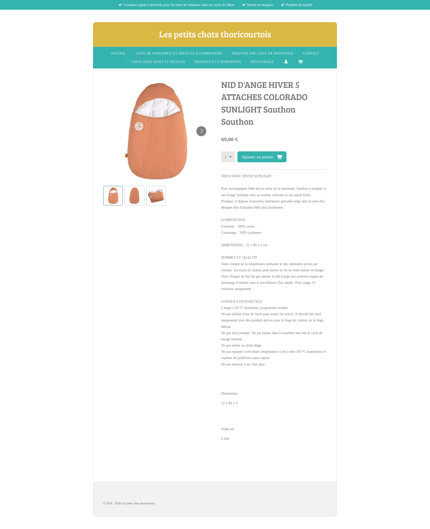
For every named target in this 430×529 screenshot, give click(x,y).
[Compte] (286, 62)
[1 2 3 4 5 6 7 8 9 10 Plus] (228, 156)
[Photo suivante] (201, 131)
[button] (113, 195)
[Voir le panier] (300, 62)
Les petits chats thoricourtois (215, 34)
